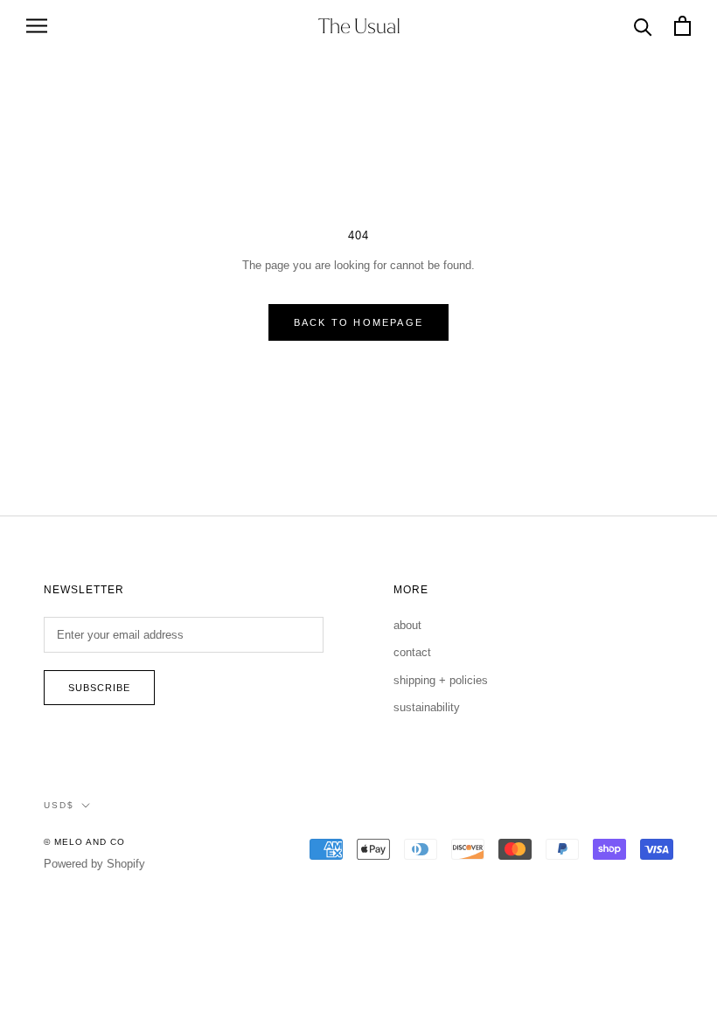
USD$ (59, 805)
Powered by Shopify (94, 863)
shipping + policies (440, 680)
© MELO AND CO (84, 842)
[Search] (643, 26)
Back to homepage (358, 322)
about (407, 625)
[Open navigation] (36, 25)
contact (412, 652)
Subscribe (99, 687)
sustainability (426, 707)
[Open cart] (682, 26)
